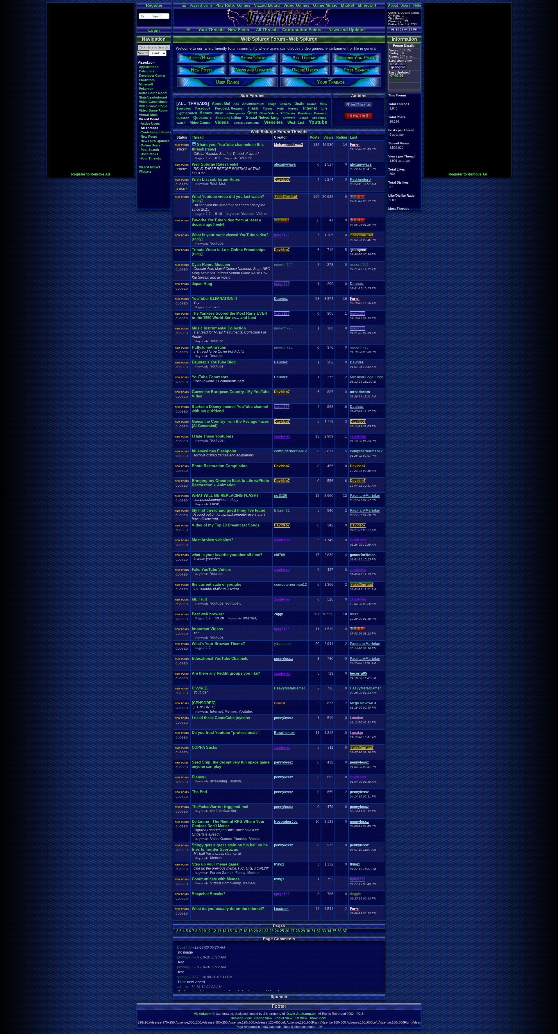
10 (220, 214)
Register (154, 5)
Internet (310, 108)
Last (353, 137)
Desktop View (241, 1018)
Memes (205, 113)
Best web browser (208, 614)
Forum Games (222, 873)
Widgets (145, 171)
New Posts (238, 29)
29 (303, 931)
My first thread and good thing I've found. (229, 510)
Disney (235, 781)
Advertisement (253, 103)
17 (240, 931)
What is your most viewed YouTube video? (230, 235)
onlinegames (235, 113)
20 (222, 618)
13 (219, 931)
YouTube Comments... (212, 377)
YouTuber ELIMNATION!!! (214, 298)
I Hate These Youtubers (212, 436)
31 (313, 931)
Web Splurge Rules (209, 164)
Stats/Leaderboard (153, 97)
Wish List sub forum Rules (216, 179)
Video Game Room (153, 110)
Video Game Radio (153, 106)
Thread (197, 137)
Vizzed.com (200, 5)
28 (298, 931)
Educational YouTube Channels (220, 658)
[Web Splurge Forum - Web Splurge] (279, 25)
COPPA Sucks (204, 747)
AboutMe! (221, 103)
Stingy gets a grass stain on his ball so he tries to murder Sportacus (230, 847)
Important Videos (207, 629)
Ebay (323, 103)
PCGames (288, 113)
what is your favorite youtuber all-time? (227, 555)
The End (199, 792)
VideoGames (200, 122)
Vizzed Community (225, 883)
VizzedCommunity (246, 122)
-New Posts (148, 136)
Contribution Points (301, 29)
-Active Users (150, 123)
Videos (222, 122)
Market (347, 5)
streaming (319, 117)
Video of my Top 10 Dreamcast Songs (226, 525)
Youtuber (232, 603)
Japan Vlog (202, 284)
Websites (273, 122)
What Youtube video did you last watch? (228, 196)
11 (209, 931)
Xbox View (318, 1018)
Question (182, 117)
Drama (311, 103)
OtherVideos (269, 113)
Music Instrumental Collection (219, 328)
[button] (154, 16)
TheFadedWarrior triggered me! (220, 806)
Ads (236, 103)
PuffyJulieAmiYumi (209, 347)
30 (308, 931)
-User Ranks (149, 154)
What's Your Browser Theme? (218, 643)
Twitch (180, 122)
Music (218, 113)
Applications (148, 67)
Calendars (146, 71)
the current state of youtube (216, 584)
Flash (253, 108)
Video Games (296, 5)
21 (261, 931)
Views (328, 137)
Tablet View (283, 1018)
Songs (303, 117)
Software (289, 117)
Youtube (318, 122)
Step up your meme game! (215, 864)
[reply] (210, 149)
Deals (299, 103)
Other (252, 113)
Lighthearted (186, 113)
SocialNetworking (262, 117)
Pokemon (146, 88)
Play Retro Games (233, 5)
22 (266, 931)
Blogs (272, 103)
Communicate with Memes (215, 879)
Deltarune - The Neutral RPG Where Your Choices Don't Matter (228, 823)
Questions (202, 117)
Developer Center (152, 75)
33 (324, 931)
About (393, 5)
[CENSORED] (203, 703)
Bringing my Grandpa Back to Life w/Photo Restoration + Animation (230, 483)
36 (339, 931)
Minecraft (367, 5)
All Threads (267, 29)
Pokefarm (305, 113)
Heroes (293, 108)
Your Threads (211, 29)
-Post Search (149, 149)
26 (287, 931)
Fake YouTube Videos (211, 569)
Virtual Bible (148, 115)
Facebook (202, 108)
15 (230, 931)
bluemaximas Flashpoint (214, 451)
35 (334, 931)
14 (224, 931)
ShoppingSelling (228, 117)
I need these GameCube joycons (221, 718)
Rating (341, 137)
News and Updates (347, 29)
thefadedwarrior (223, 811)
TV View (301, 1018)
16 (235, 931)
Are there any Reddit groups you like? (226, 673)
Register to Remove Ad (90, 174)
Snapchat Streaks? (209, 894)
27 (292, 931)
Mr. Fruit (199, 599)
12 (214, 931)
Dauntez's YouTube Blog (214, 362)
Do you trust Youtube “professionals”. (226, 732)
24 (277, 931)
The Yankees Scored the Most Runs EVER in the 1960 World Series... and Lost (229, 315)
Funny (268, 108)
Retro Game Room (153, 93)
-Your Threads (150, 158)
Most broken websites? (212, 540)
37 (345, 931)
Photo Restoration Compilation (220, 466)
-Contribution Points (155, 132)
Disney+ (199, 777)
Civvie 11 (200, 688)
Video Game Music (153, 101)
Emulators (147, 80)
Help (417, 5)
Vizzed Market (149, 167)
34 (329, 931)
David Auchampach (301, 1013)
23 (271, 931)
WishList (295, 122)
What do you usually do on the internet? (228, 908)
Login (154, 30)
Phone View (263, 1018)
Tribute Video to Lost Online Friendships (228, 250)
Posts (314, 137)
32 (318, 931)
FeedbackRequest (229, 108)
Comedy (285, 103)
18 (245, 931)
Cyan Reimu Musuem (211, 264)
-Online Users (150, 145)
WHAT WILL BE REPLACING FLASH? (225, 495)
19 (217, 618)
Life (324, 108)
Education (183, 108)
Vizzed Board (267, 5)
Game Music (325, 5)
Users (405, 5)
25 (282, 931)
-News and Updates (154, 141)
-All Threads (149, 128)
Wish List (217, 184)
